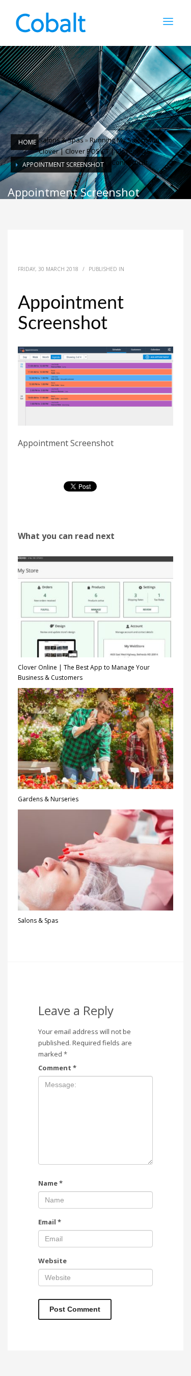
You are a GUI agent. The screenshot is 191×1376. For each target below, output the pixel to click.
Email (49, 1221)
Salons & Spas (61, 139)
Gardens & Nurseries (48, 799)
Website (52, 1260)
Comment (57, 1067)
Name (50, 1183)
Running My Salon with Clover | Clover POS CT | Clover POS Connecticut (99, 151)
